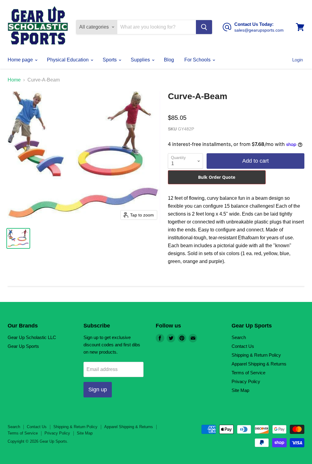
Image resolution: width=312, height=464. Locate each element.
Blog (169, 59)
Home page (21, 59)
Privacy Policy (246, 381)
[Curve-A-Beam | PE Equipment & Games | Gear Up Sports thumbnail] (18, 238)
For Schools (198, 59)
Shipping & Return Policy (256, 355)
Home (14, 79)
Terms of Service (248, 372)
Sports (110, 59)
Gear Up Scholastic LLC (32, 337)
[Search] (204, 27)
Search (239, 337)
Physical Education (68, 59)
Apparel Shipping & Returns (259, 363)
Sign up (97, 389)
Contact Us (243, 346)
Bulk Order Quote (216, 177)
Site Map (240, 390)
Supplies (141, 59)
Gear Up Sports (23, 346)
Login (297, 59)
